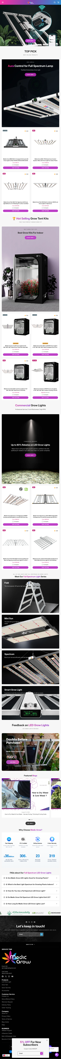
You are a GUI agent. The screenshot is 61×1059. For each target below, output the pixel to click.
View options (15, 167)
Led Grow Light (6, 982)
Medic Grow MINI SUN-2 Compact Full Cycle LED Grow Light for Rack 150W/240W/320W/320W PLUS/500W (16, 149)
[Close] (47, 1040)
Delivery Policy (6, 1005)
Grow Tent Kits (6, 987)
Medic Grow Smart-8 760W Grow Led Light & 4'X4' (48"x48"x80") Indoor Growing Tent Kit (45, 379)
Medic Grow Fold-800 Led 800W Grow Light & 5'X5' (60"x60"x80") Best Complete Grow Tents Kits (45, 335)
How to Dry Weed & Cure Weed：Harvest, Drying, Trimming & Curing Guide (25, 798)
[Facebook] (26, 922)
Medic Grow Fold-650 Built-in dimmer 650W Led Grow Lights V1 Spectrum (45, 192)
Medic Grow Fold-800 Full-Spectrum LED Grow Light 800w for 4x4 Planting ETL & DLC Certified (16, 192)
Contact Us (5, 996)
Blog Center (5, 1022)
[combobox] (6, 1055)
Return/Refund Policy (8, 999)
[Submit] (41, 1053)
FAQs (3, 1025)
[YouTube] (34, 922)
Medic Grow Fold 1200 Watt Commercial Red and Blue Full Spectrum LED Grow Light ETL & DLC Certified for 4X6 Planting (16, 549)
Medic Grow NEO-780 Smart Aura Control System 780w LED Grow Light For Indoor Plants (45, 149)
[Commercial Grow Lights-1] (30, 449)
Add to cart (45, 397)
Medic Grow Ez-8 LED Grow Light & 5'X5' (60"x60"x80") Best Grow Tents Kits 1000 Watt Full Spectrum (16, 335)
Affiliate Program (7, 1030)
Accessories (5, 990)
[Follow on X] (29, 922)
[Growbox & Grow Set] (30, 269)
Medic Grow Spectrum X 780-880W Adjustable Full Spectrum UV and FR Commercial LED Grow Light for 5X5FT (45, 506)
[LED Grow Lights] (30, 93)
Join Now (12, 762)
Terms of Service (7, 1019)
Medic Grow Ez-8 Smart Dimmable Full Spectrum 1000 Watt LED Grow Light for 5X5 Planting (45, 549)
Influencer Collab (7, 1033)
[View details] (30, 596)
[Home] (30, 2)
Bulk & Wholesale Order (9, 1036)
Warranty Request (7, 1002)
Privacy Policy (6, 1016)
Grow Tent (5, 985)
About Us (4, 1013)
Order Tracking (6, 1007)
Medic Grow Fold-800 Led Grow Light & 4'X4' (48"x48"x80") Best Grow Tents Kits (16, 379)
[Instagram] (32, 922)
